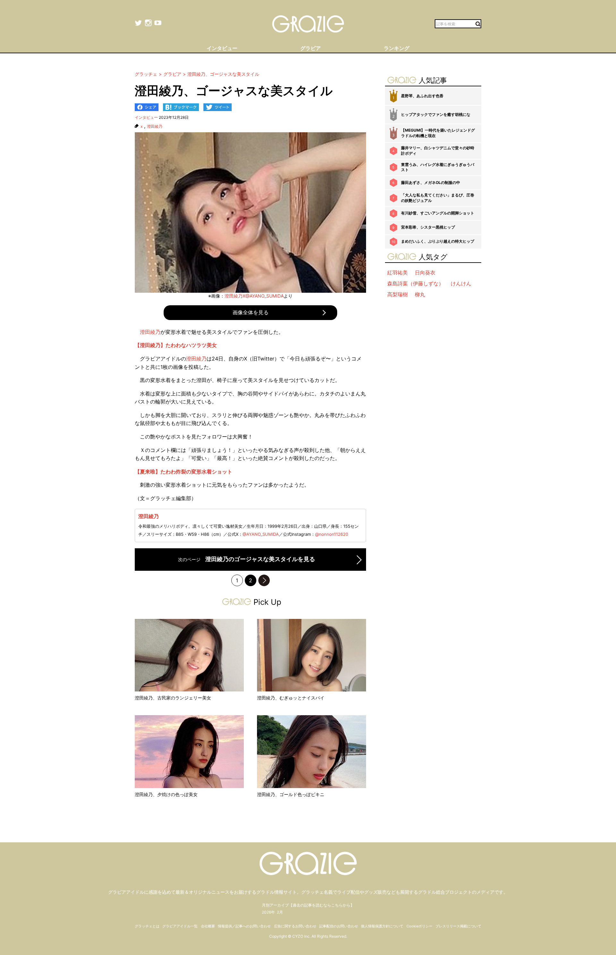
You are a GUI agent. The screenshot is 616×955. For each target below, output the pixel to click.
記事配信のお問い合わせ (338, 926)
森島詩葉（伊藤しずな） (415, 283)
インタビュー (146, 117)
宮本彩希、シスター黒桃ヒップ (428, 227)
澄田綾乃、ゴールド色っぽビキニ (290, 794)
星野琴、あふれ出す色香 (422, 95)
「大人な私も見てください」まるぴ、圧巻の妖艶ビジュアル (437, 198)
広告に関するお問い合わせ (295, 926)
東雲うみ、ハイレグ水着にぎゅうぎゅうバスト (437, 167)
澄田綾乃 (154, 126)
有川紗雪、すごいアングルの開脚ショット (437, 213)
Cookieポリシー (419, 926)
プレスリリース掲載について (458, 926)
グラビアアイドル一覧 (180, 926)
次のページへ (264, 580)
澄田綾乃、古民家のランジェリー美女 (173, 697)
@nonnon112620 (331, 534)
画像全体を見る (251, 312)
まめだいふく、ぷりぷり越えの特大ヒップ (437, 241)
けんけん (461, 283)
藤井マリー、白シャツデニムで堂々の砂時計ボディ (437, 150)
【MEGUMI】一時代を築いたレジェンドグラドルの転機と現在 (438, 133)
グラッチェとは (147, 926)
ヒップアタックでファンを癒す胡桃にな (435, 114)
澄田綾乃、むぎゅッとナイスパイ (290, 697)
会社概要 (208, 926)
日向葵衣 (425, 272)
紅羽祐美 (397, 272)
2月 (280, 912)
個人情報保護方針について (382, 926)
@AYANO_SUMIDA (261, 534)
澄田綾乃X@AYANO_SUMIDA (254, 296)
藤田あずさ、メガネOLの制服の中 (430, 182)
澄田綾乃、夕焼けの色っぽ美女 (166, 794)
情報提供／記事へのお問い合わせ (244, 926)
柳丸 (420, 294)
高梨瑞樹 (397, 294)
